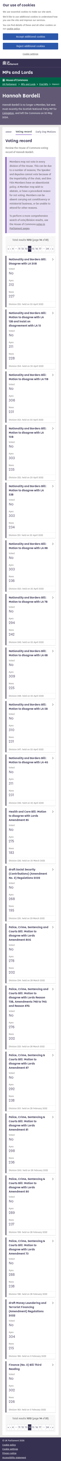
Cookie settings (30, 54)
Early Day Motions (46, 131)
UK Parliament (9, 84)
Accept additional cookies (30, 36)
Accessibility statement (14, 1457)
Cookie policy (9, 1445)
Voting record (24, 131)
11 (19, 248)
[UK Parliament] (10, 63)
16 (37, 248)
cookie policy (13, 28)
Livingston (8, 113)
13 (26, 248)
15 (33, 248)
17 (40, 248)
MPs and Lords (17, 72)
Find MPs (43, 84)
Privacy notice (9, 1453)
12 (23, 248)
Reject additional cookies (30, 46)
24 (47, 248)
